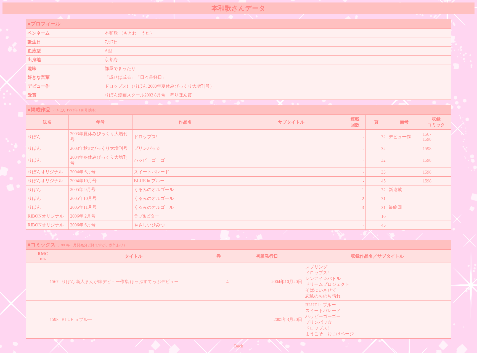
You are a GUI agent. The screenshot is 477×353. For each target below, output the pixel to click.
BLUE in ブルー (77, 319)
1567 (427, 134)
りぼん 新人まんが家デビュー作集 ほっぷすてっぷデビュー (120, 281)
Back (238, 346)
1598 (427, 139)
